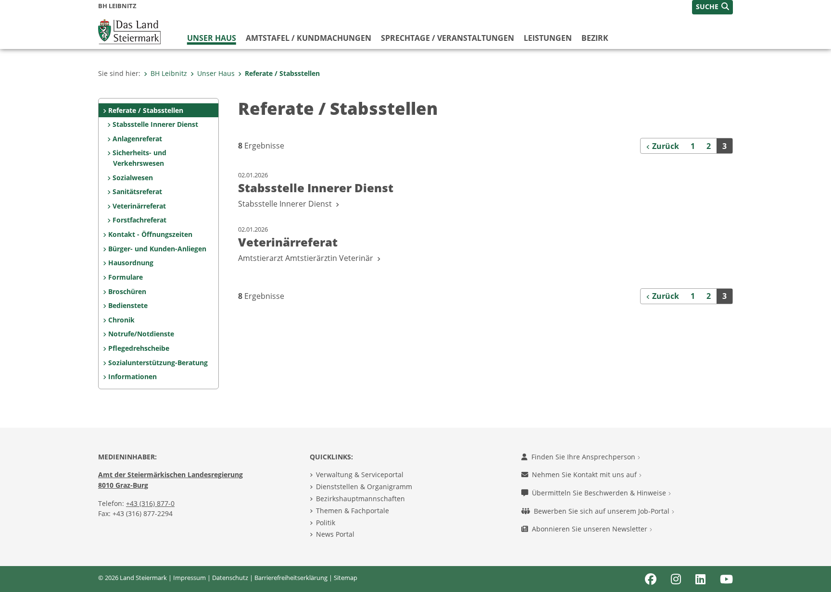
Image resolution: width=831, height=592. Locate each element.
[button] (712, 7)
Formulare (125, 277)
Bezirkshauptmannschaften (360, 498)
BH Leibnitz (169, 73)
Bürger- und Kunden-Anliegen (157, 248)
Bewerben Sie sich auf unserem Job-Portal (602, 511)
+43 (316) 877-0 (150, 503)
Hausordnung (130, 262)
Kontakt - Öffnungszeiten (150, 234)
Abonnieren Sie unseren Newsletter (590, 528)
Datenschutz (230, 577)
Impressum (189, 577)
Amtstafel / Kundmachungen (308, 38)
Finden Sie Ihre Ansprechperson (584, 456)
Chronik (121, 319)
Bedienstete (128, 305)
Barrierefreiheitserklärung (290, 577)
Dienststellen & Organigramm (364, 486)
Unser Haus (211, 38)
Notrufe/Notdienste (141, 333)
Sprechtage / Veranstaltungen (447, 38)
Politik (325, 522)
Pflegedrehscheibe (138, 348)
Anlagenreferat (137, 138)
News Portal (335, 534)
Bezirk (594, 38)
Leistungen (548, 38)
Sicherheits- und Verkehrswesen (139, 158)
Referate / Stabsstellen (282, 73)
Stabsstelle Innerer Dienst (155, 124)
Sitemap (345, 577)
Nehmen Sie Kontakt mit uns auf (585, 474)
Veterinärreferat (139, 205)
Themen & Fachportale (352, 510)
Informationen (132, 376)
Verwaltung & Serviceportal (359, 474)
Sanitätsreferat (137, 191)
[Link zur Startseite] (129, 30)
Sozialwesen (133, 177)
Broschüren (127, 291)
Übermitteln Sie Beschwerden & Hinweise (600, 492)
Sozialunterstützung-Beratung (158, 362)
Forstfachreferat (139, 219)
